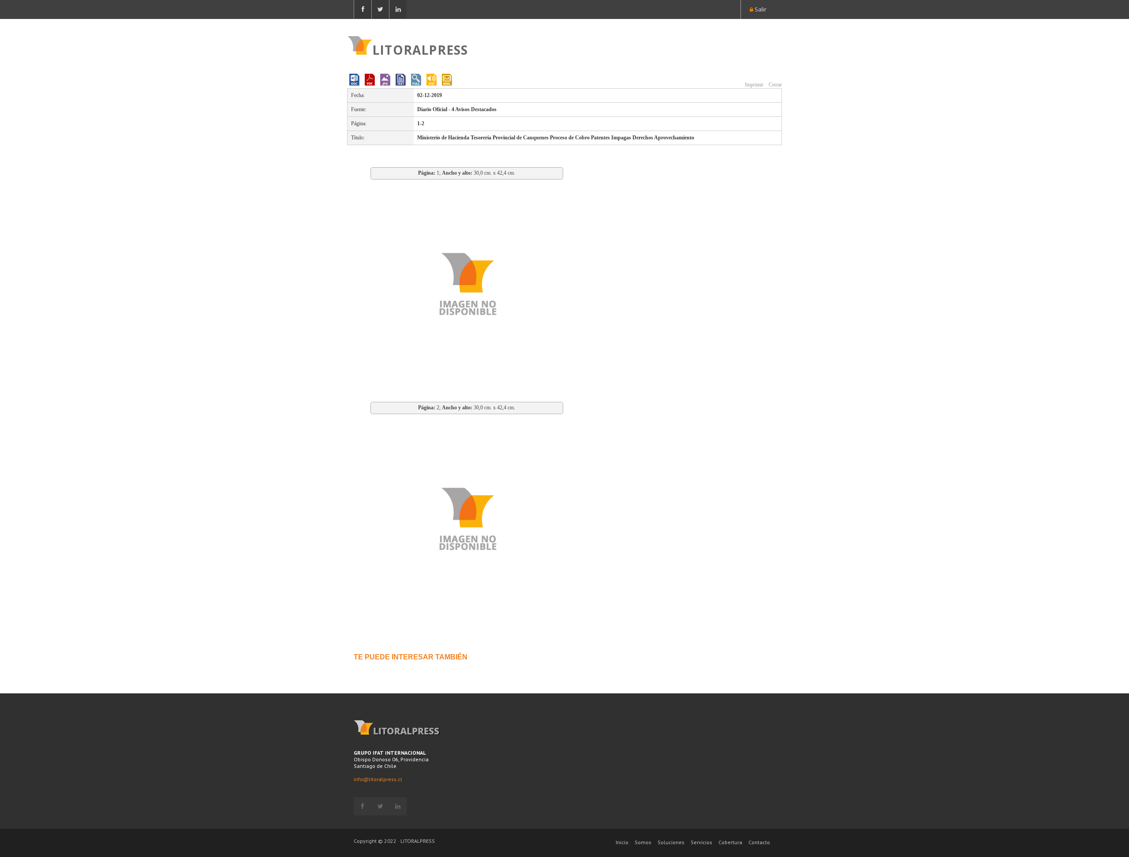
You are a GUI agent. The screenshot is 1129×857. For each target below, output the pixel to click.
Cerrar (774, 85)
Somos (643, 842)
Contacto (759, 842)
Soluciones (671, 842)
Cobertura (730, 842)
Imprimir (753, 85)
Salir (759, 9)
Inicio (622, 842)
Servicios (701, 842)
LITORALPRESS (420, 48)
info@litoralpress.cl (378, 779)
